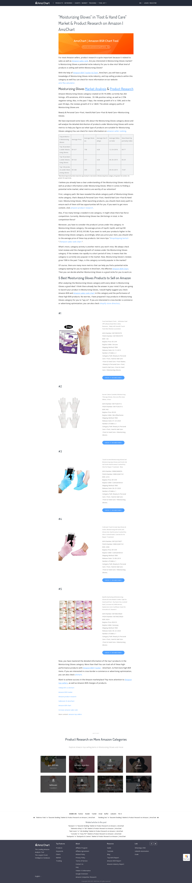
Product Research (121, 89)
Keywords (59, 851)
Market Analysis (95, 89)
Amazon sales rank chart (84, 293)
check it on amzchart (113, 377)
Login (146, 3)
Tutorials (110, 851)
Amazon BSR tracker (65, 692)
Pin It (120, 814)
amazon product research (82, 208)
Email (100, 814)
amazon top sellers (75, 714)
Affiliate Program (81, 848)
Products (59, 3)
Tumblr (94, 814)
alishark (78, 674)
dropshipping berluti (119, 238)
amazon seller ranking (116, 131)
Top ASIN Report (113, 858)
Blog (108, 854)
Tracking (59, 861)
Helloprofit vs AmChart (66, 688)
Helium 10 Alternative (83, 871)
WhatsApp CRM (140, 848)
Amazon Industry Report (115, 864)
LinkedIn (113, 814)
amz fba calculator (66, 83)
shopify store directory (110, 303)
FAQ (77, 867)
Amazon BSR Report (114, 861)
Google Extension (82, 874)
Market (85, 3)
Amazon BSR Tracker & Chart (85, 72)
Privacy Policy (80, 858)
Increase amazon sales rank (68, 710)
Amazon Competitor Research (86, 877)
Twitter (80, 814)
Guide (109, 848)
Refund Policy (80, 854)
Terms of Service (82, 861)
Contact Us (79, 864)
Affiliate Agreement (82, 851)
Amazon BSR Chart (120, 268)
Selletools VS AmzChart (66, 701)
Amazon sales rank (80, 61)
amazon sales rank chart (71, 241)
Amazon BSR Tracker (92, 668)
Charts (77, 3)
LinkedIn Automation (142, 851)
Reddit (87, 814)
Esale (136, 854)
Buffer (106, 814)
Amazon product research (67, 697)
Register (153, 3)
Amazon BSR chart (64, 705)
